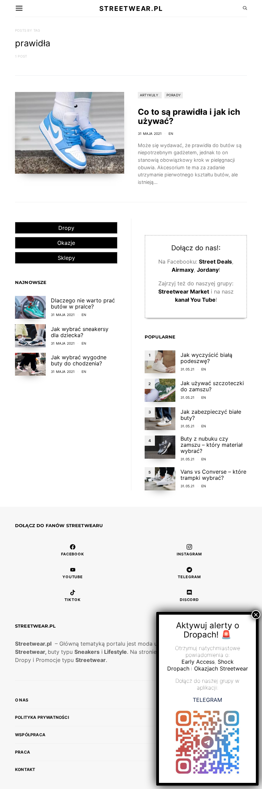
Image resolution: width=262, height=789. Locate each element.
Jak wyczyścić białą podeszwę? (206, 357)
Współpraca (30, 734)
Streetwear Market (183, 291)
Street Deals (215, 261)
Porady (173, 95)
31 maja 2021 (150, 133)
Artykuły (149, 95)
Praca (22, 752)
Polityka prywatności (42, 717)
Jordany (208, 269)
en (171, 133)
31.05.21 (187, 369)
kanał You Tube (195, 299)
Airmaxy (183, 269)
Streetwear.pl (131, 8)
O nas (21, 700)
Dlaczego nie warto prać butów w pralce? (83, 303)
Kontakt (25, 769)
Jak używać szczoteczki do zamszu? (212, 386)
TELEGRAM (207, 699)
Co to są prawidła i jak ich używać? (189, 116)
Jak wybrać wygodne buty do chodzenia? (78, 360)
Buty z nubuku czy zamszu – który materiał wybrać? (211, 444)
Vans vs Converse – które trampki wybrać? (213, 474)
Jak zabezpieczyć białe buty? (210, 414)
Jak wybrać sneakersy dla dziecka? (79, 332)
